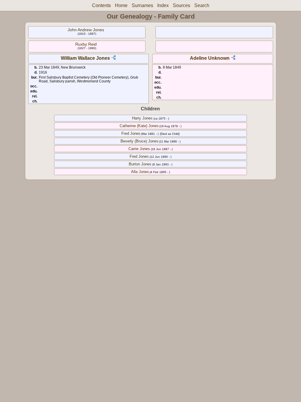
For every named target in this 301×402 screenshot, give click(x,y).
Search (201, 5)
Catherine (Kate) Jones (139, 126)
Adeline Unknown (210, 58)
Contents (101, 5)
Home (121, 5)
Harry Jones (142, 118)
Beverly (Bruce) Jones (139, 141)
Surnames (142, 5)
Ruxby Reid (86, 44)
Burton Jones (140, 164)
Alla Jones (140, 172)
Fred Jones (131, 133)
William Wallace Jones (85, 58)
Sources (181, 5)
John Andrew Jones (86, 29)
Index (163, 5)
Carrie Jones (139, 149)
